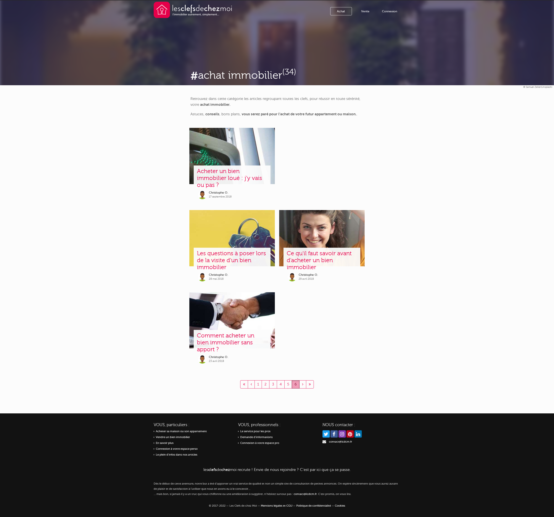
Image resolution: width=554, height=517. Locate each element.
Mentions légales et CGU (276, 505)
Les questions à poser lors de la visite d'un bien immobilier (231, 260)
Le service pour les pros (255, 431)
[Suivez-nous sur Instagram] (342, 434)
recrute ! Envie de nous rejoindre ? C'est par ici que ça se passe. (277, 469)
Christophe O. (218, 192)
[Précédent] (244, 384)
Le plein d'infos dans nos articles (176, 454)
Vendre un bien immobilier (173, 437)
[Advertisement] (322, 164)
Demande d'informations (256, 437)
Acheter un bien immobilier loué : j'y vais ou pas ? (229, 178)
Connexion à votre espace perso (177, 448)
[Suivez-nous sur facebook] (334, 434)
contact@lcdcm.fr (340, 441)
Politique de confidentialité (313, 505)
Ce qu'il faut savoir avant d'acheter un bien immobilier (319, 260)
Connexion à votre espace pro (259, 443)
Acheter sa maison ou (181, 431)
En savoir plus (165, 443)
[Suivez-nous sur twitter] (326, 434)
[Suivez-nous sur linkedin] (358, 434)
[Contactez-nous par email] (324, 441)
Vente (365, 11)
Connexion (389, 11)
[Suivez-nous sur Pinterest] (350, 434)
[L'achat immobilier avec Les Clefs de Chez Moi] (193, 9)
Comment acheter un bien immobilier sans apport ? (225, 342)
